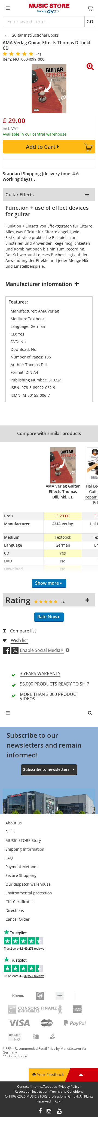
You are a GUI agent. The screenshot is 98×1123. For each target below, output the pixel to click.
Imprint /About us (44, 1086)
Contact (23, 1086)
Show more (47, 583)
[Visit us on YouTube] (59, 1111)
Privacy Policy (69, 1086)
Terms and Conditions (66, 1091)
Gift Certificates (19, 901)
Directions (14, 910)
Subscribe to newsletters (46, 769)
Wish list (19, 640)
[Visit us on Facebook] (40, 1111)
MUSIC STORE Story (23, 840)
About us (13, 823)
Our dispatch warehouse (28, 884)
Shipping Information (24, 849)
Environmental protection (28, 893)
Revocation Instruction (31, 1091)
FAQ (9, 858)
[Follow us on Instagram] (49, 1111)
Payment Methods (21, 866)
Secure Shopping (20, 875)
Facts (10, 831)
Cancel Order (17, 919)
